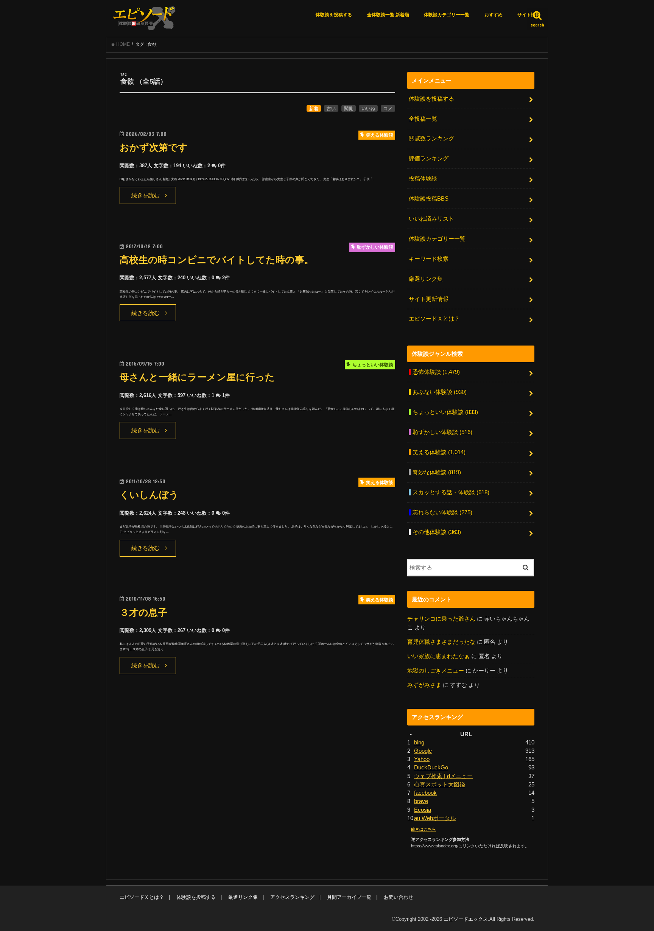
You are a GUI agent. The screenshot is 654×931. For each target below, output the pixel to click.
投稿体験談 (423, 179)
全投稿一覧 (423, 119)
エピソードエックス (466, 919)
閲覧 (348, 108)
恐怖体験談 (436, 372)
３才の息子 (143, 612)
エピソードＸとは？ (434, 319)
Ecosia (422, 810)
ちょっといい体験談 (445, 412)
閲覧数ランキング (431, 138)
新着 (313, 108)
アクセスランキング (292, 897)
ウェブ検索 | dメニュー (443, 776)
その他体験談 (437, 532)
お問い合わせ (398, 897)
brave (421, 801)
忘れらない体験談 (442, 512)
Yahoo (422, 759)
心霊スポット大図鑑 (439, 785)
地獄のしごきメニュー (435, 671)
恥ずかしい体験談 (442, 432)
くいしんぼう (149, 495)
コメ (387, 108)
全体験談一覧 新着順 (388, 14)
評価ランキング (428, 159)
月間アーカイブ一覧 (349, 897)
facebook (425, 793)
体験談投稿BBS (428, 199)
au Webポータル (435, 818)
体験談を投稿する (334, 14)
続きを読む (145, 195)
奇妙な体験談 (437, 472)
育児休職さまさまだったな (441, 642)
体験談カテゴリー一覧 (446, 14)
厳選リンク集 (426, 279)
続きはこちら (423, 829)
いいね (368, 108)
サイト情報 (528, 14)
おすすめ (493, 14)
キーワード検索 (428, 259)
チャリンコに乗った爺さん (441, 619)
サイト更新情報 (428, 299)
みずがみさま (424, 685)
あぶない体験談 (440, 392)
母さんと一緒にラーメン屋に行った (197, 377)
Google (423, 751)
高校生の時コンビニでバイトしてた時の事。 (217, 260)
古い (331, 108)
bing (419, 743)
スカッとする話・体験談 (451, 492)
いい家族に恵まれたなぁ (438, 656)
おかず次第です (154, 147)
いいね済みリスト (431, 219)
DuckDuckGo (431, 767)
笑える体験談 (439, 452)
